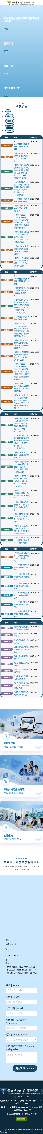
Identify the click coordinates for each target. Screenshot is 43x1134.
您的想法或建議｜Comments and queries (21, 1048)
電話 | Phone (12, 996)
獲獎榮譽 (7, 567)
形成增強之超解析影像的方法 (21, 670)
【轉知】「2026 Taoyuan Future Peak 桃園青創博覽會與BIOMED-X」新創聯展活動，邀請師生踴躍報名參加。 (21, 221)
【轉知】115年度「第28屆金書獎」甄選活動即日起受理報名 (21, 494)
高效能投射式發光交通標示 (21, 634)
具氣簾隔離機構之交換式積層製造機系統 (21, 628)
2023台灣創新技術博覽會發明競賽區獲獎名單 (21, 576)
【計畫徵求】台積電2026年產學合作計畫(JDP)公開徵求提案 (21, 540)
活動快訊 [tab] (9, 116)
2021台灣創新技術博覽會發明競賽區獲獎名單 (21, 595)
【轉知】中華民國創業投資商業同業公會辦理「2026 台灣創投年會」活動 (21, 262)
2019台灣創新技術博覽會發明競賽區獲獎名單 (21, 613)
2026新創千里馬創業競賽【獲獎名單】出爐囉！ (21, 146)
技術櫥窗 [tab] (9, 130)
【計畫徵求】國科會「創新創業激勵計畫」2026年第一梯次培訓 (21, 518)
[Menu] (3, 3)
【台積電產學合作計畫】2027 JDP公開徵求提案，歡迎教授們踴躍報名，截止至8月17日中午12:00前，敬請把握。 (21, 188)
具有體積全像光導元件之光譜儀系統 (21, 677)
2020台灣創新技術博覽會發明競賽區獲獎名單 (21, 604)
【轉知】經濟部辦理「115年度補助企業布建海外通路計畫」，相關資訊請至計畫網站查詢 (21, 237)
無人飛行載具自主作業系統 (21, 641)
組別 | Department (16, 1034)
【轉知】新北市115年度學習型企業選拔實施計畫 (21, 208)
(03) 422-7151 (23, 1097)
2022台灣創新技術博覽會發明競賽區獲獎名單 (21, 586)
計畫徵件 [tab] (9, 121)
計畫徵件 (7, 171)
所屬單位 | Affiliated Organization (16, 1021)
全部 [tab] (8, 111)
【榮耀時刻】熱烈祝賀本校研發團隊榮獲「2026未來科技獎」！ (21, 157)
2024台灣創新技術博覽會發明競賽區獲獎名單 (21, 567)
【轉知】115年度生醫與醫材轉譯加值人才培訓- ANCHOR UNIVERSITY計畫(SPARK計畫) (21, 481)
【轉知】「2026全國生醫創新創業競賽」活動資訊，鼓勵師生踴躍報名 (21, 250)
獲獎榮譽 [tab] (9, 125)
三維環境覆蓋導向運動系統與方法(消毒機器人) (21, 649)
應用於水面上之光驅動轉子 (21, 664)
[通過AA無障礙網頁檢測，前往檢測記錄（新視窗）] (21, 1119)
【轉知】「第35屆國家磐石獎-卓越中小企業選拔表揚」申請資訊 (21, 506)
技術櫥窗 (7, 628)
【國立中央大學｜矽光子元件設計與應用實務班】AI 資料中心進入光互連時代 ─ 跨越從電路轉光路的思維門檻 (21, 401)
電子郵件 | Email (15, 1008)
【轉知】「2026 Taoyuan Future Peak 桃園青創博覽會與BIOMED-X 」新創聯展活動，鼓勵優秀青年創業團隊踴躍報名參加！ (21, 371)
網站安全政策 (31, 1114)
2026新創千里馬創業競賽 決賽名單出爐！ (21, 200)
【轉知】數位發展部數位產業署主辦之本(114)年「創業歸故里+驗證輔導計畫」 (21, 530)
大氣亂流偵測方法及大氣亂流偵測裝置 (21, 693)
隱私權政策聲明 (13, 1114)
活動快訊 (7, 145)
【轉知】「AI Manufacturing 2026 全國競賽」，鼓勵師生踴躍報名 (21, 387)
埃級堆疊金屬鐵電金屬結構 (21, 657)
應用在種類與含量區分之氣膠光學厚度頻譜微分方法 (21, 685)
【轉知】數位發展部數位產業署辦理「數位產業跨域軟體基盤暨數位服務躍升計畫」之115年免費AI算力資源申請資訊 (21, 171)
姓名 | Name (13, 985)
